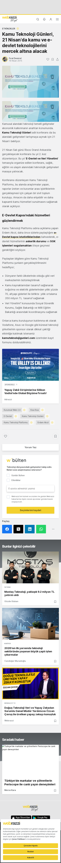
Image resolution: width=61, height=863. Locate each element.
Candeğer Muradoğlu (15, 661)
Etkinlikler (8, 28)
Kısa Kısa (34, 410)
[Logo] (9, 18)
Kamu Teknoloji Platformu (16, 422)
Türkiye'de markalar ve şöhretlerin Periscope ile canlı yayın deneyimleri (29, 782)
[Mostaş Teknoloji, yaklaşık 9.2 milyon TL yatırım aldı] (30, 567)
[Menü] (57, 19)
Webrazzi (9, 720)
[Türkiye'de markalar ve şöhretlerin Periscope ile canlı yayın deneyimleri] (30, 761)
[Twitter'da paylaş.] (19, 529)
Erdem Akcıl (43, 422)
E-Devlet (8, 416)
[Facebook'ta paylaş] (7, 529)
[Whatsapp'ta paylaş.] (42, 529)
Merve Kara (10, 790)
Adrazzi (8, 399)
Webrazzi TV (9, 703)
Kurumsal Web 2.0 (12, 410)
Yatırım (7, 587)
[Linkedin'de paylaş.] (30, 529)
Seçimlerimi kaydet (30, 510)
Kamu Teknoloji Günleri (33, 416)
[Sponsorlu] (30, 365)
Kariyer (7, 644)
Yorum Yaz (30, 447)
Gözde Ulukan (11, 601)
